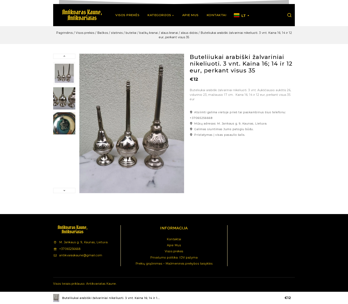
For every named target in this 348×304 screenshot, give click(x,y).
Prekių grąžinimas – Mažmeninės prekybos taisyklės (174, 263)
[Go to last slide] (64, 56)
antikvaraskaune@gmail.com (80, 255)
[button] (64, 73)
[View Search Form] (289, 15)
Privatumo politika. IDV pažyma (174, 257)
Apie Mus (190, 15)
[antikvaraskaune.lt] (81, 15)
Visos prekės (127, 15)
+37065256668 (70, 249)
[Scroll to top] (339, 282)
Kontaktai (217, 15)
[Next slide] (64, 190)
